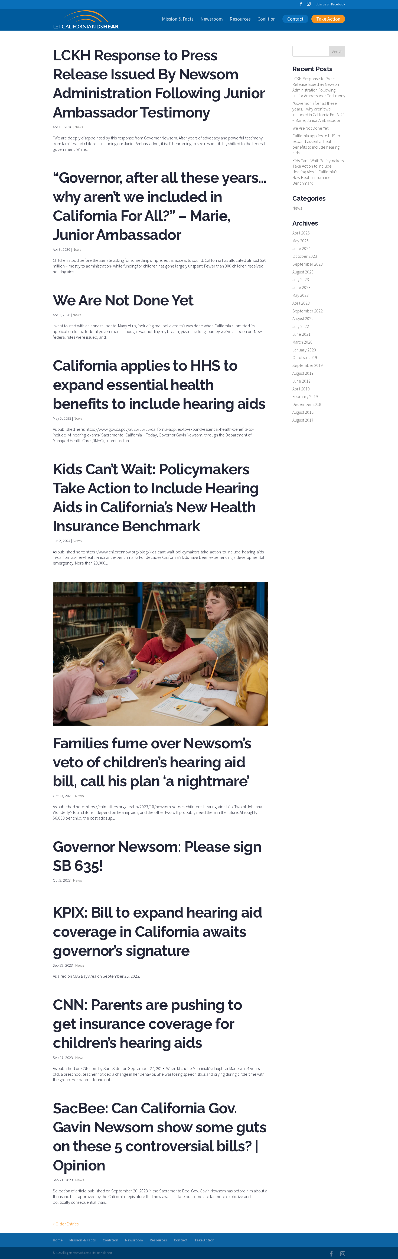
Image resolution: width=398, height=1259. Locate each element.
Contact (295, 19)
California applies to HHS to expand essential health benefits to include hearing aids (159, 384)
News (78, 127)
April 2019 (301, 389)
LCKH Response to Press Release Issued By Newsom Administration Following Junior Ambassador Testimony (318, 87)
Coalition (266, 19)
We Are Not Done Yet (123, 300)
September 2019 (307, 365)
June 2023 (301, 287)
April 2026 (301, 233)
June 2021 (301, 334)
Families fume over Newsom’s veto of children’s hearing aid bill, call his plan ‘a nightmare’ (152, 762)
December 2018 (306, 404)
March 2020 (302, 342)
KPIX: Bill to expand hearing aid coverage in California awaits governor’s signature (157, 931)
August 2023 (303, 272)
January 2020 (304, 350)
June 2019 (301, 381)
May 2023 (300, 295)
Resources (240, 19)
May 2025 (300, 240)
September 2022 (307, 311)
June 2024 (301, 248)
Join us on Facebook (330, 4)
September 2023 (307, 264)
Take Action (328, 19)
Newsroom (211, 19)
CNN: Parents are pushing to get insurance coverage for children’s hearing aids (147, 1023)
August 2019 (303, 373)
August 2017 (303, 420)
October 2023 (304, 256)
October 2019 (304, 357)
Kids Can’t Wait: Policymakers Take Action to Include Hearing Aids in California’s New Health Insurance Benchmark (318, 172)
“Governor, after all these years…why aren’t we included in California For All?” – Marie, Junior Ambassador (318, 111)
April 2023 (301, 303)
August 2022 (303, 318)
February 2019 (305, 396)
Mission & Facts (178, 19)
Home (58, 1240)
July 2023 (300, 279)
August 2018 (303, 412)
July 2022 (300, 326)
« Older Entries (66, 1224)
